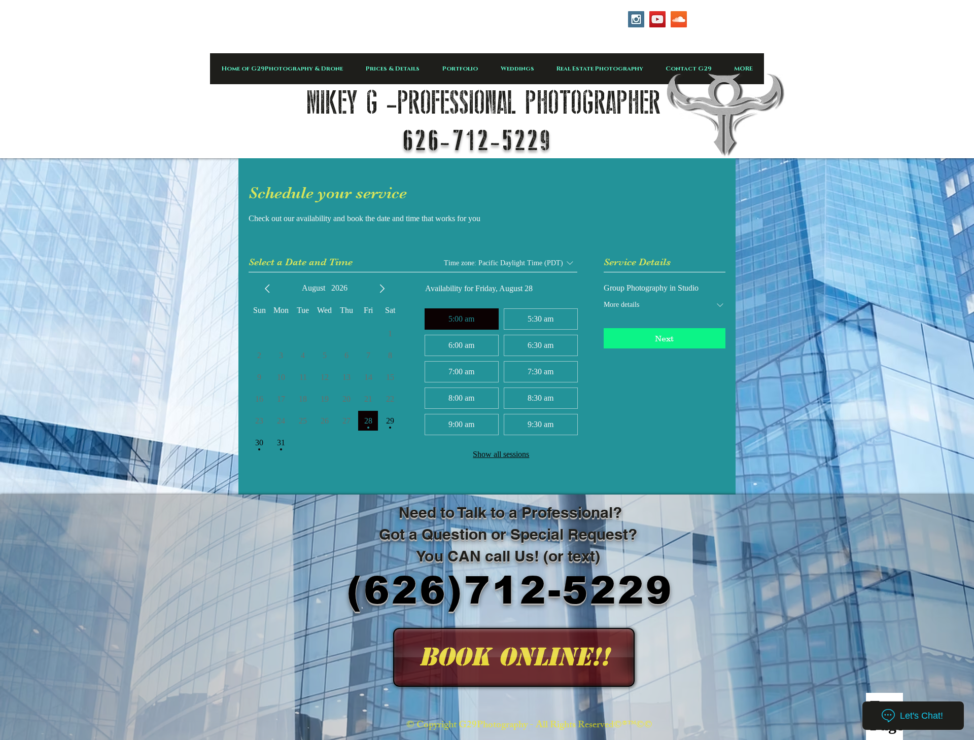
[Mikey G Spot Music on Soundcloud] (679, 19)
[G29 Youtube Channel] (657, 19)
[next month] (382, 289)
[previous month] (267, 289)
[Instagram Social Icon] (636, 19)
